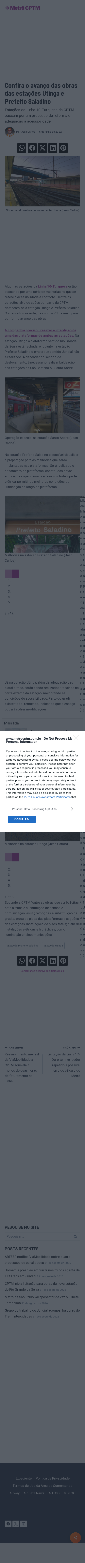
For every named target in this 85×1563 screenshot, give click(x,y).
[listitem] (42, 809)
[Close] (77, 739)
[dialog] (42, 781)
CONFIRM (22, 819)
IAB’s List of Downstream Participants (47, 796)
